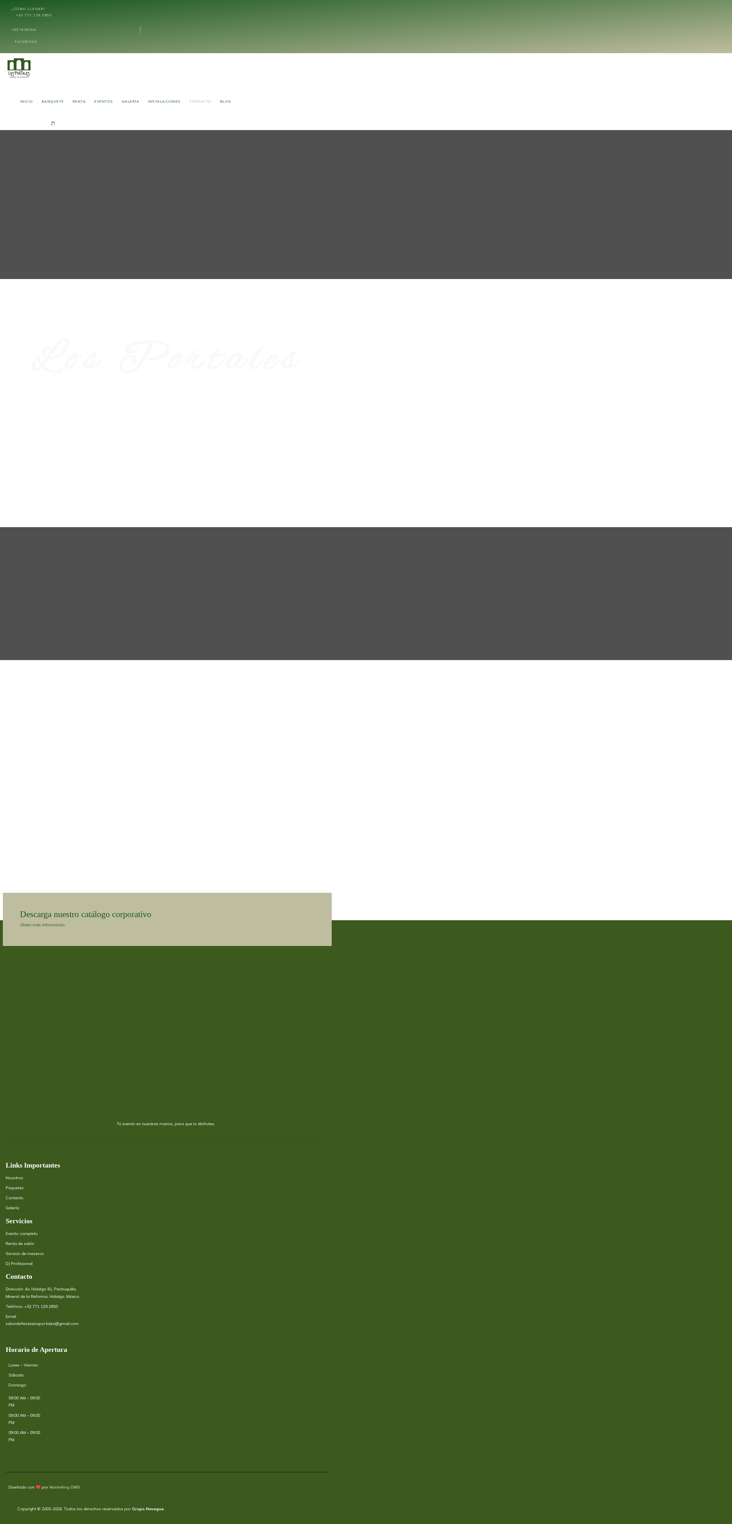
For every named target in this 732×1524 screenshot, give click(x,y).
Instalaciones (164, 101)
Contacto (200, 101)
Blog (225, 101)
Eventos (103, 101)
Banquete (53, 101)
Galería (131, 101)
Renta (79, 101)
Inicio (26, 101)
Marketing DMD (64, 1487)
